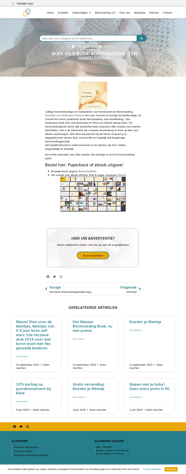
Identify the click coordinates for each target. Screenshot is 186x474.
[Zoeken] (141, 38)
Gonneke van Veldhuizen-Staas (63, 115)
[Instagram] (61, 277)
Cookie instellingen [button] (152, 469)
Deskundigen (80, 12)
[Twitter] (54, 277)
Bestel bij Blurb (87, 171)
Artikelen (63, 12)
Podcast (154, 12)
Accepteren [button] (171, 469)
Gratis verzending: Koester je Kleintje (89, 386)
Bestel (122, 175)
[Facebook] (48, 277)
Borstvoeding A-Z (105, 12)
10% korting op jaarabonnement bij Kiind (33, 388)
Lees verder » (22, 356)
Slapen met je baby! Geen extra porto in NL (149, 386)
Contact (167, 12)
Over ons (124, 12)
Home (50, 12)
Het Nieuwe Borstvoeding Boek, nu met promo (92, 326)
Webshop (139, 12)
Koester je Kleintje (145, 321)
